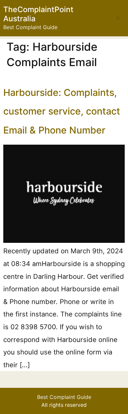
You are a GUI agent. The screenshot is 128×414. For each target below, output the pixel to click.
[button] (118, 18)
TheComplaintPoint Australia (38, 14)
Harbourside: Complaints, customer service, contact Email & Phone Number (61, 111)
